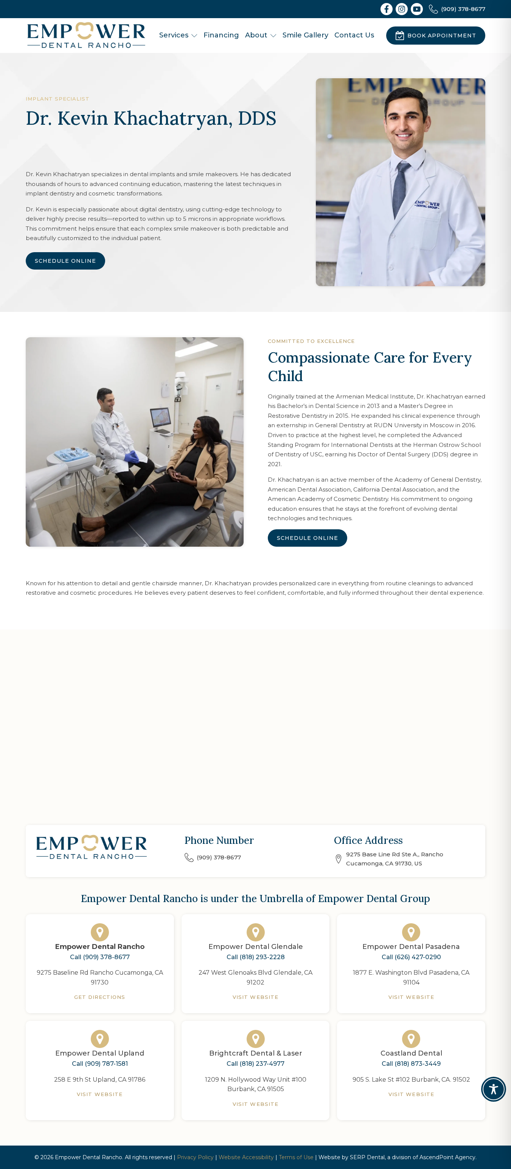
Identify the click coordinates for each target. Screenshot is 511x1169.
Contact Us (354, 35)
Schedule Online (65, 260)
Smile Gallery (305, 35)
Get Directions (100, 997)
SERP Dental (367, 1157)
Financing (221, 35)
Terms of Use (296, 1157)
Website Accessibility (246, 1157)
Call (100, 957)
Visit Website (255, 997)
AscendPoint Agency (447, 1157)
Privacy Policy (195, 1157)
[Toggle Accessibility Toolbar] (493, 1089)
